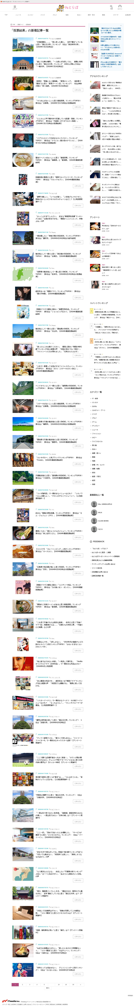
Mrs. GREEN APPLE (105, 504)
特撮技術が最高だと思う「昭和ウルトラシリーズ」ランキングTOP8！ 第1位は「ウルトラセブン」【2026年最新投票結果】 (59, 179)
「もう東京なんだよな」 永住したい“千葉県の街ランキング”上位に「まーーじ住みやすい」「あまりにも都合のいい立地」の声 (59, 874)
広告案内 (20, 1004)
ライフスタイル (97, 441)
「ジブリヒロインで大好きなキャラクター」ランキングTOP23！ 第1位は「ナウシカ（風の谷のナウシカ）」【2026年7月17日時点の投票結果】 (59, 140)
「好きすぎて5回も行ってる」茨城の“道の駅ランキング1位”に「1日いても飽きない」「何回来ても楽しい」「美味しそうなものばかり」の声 (59, 854)
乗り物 (94, 445)
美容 (93, 484)
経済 (93, 480)
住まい (79, 15)
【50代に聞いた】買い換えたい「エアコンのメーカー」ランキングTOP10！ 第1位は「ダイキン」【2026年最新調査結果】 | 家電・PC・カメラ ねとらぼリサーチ (107, 347)
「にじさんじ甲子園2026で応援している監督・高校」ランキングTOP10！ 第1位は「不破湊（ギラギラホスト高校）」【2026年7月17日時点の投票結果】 (59, 121)
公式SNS (13, 1004)
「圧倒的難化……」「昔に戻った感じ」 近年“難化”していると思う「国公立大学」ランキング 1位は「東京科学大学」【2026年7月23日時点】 (59, 44)
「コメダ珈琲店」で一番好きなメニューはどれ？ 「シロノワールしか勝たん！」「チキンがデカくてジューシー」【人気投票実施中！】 (59, 496)
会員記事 (128, 15)
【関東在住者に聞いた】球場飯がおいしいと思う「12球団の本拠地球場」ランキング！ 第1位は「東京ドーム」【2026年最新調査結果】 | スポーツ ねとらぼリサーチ (107, 317)
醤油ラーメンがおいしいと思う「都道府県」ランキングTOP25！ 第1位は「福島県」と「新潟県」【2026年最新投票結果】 (59, 160)
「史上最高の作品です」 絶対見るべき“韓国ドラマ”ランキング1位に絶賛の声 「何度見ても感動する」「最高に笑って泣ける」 (59, 683)
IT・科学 (95, 398)
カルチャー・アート (98, 410)
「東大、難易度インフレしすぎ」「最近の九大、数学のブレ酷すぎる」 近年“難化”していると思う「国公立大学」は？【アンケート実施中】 (59, 893)
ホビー (94, 437)
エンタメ (30, 15)
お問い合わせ (27, 1004)
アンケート (95, 217)
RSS (47, 1004)
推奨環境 (65, 1004)
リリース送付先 (96, 568)
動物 (103, 15)
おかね (94, 406)
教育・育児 (91, 15)
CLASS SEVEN (103, 521)
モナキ (100, 529)
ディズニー (96, 426)
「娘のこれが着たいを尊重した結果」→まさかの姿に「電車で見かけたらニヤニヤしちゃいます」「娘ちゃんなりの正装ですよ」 (111, 126)
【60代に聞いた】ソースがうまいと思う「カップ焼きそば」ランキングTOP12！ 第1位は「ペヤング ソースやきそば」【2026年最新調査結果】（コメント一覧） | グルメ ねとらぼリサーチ (108, 377)
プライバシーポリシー (38, 1004)
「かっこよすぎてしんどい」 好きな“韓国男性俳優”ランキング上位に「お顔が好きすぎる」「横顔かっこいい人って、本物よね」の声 (59, 218)
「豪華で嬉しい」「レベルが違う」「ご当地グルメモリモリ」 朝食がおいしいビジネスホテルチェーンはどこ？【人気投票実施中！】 (60, 199)
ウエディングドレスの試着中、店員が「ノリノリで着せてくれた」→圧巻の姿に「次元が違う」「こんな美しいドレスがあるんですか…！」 (111, 177)
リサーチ (115, 15)
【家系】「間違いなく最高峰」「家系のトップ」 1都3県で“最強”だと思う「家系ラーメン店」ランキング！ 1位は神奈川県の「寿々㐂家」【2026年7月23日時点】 (59, 83)
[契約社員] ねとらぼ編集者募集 (101, 560)
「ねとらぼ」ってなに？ (99, 548)
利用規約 (130, 995)
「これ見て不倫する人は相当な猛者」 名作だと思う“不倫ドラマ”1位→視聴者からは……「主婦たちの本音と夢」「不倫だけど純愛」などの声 (59, 624)
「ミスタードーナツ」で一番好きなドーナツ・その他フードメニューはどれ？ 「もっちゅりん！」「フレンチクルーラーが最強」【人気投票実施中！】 (59, 703)
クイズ (43, 15)
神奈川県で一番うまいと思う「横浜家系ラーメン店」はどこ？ (111, 270)
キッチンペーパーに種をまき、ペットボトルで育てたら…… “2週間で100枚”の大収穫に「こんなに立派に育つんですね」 (111, 190)
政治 (93, 472)
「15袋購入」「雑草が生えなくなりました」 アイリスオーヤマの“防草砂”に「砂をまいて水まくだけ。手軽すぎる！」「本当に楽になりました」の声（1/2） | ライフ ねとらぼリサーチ (107, 332)
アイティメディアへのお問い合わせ (102, 564)
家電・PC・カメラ (98, 465)
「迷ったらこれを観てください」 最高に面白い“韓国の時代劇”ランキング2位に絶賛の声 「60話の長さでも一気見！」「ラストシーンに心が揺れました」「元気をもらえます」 (59, 349)
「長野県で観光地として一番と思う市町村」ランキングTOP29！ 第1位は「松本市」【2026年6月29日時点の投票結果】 (59, 274)
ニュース (18, 15)
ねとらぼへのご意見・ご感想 (100, 552)
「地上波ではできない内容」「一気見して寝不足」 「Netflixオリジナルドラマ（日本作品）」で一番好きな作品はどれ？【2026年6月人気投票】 (59, 664)
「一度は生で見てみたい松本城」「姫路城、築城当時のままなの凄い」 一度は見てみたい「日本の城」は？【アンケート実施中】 (59, 815)
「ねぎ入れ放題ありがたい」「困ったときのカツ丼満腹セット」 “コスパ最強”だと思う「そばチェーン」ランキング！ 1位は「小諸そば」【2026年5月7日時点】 (59, 950)
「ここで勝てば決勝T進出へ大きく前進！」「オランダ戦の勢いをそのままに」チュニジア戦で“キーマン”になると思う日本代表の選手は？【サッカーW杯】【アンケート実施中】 (59, 760)
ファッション (96, 433)
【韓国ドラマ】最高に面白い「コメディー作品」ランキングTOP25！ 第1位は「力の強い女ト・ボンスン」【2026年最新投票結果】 (59, 587)
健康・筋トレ (96, 453)
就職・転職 (96, 469)
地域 (67, 15)
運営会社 (52, 1004)
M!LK (100, 512)
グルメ (55, 15)
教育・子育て (96, 476)
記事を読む (78, 51)
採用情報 (59, 1004)
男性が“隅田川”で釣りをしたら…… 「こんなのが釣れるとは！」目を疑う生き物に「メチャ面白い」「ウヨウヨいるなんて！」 (111, 113)
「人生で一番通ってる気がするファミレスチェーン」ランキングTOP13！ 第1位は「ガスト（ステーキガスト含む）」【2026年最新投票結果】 (59, 368)
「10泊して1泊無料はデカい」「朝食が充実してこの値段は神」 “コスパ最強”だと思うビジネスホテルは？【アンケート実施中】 (59, 913)
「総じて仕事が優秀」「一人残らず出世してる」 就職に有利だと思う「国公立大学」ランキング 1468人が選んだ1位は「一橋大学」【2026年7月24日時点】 (59, 64)
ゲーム (94, 422)
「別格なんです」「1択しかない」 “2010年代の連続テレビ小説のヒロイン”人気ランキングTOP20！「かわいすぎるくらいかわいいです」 (59, 644)
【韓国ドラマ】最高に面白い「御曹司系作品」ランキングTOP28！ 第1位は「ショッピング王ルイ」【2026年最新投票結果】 (59, 311)
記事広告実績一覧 (97, 576)
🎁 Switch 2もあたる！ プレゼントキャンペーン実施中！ (15, 1)
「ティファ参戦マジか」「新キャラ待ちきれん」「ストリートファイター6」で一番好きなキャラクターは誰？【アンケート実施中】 (59, 740)
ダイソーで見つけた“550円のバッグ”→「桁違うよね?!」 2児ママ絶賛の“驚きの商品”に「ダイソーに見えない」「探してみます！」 (112, 139)
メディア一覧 (6, 1004)
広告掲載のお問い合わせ (99, 572)
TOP (6, 15)
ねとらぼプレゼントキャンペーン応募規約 (105, 556)
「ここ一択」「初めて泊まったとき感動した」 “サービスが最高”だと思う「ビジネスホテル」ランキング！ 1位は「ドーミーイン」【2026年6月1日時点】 (59, 835)
